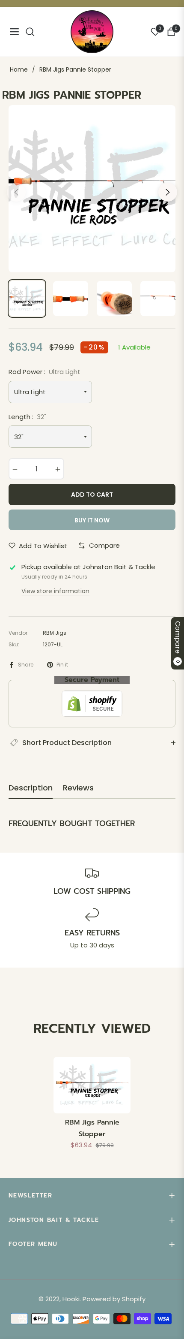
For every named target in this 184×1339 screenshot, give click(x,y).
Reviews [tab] (78, 788)
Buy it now (92, 520)
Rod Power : (44, 371)
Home (19, 69)
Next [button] (167, 192)
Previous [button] (16, 192)
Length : (27, 416)
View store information (55, 591)
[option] (92, 188)
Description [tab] (31, 788)
